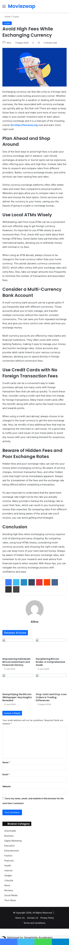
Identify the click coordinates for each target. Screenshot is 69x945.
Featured (8, 860)
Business (8, 835)
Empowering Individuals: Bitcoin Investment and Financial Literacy (16, 662)
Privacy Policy (47, 917)
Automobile (10, 830)
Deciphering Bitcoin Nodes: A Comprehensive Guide (50, 662)
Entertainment (11, 850)
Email (6, 774)
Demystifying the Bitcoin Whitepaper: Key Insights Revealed (17, 697)
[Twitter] (16, 582)
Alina (9, 42)
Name (6, 762)
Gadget (8, 875)
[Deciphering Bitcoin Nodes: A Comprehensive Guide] (51, 647)
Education (9, 845)
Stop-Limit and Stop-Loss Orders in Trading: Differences (51, 697)
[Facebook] (8, 582)
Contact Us (32, 917)
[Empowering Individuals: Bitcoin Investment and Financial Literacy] (17, 647)
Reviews (8, 890)
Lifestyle (8, 880)
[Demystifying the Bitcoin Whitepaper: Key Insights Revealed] (17, 682)
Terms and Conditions (34, 923)
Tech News (10, 900)
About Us (20, 917)
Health (7, 865)
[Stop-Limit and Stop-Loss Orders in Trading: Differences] (51, 682)
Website (6, 786)
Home (7, 16)
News (7, 885)
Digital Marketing (13, 840)
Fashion (8, 855)
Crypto (15, 16)
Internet (8, 870)
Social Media (10, 895)
